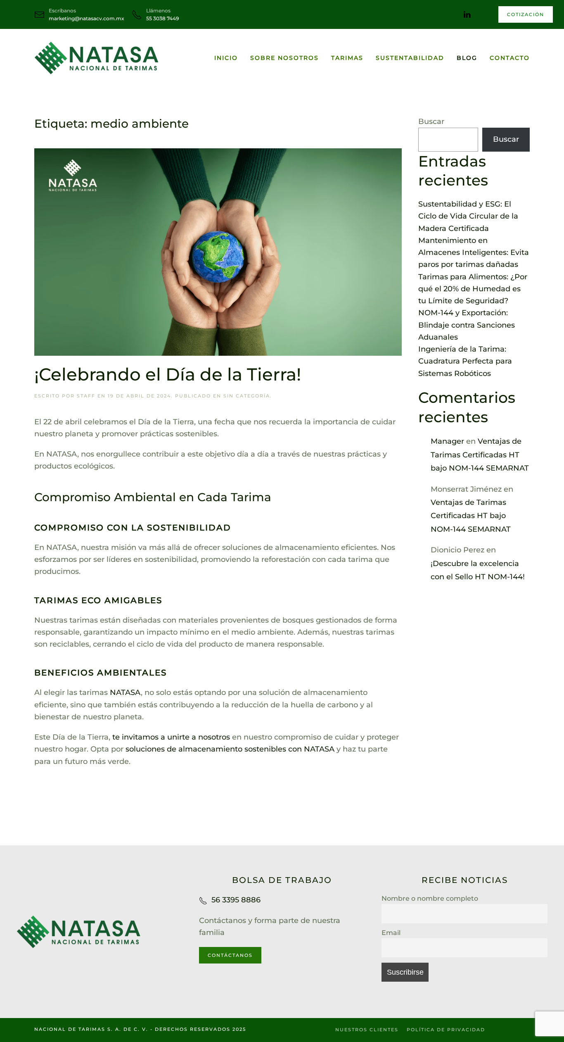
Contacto (510, 58)
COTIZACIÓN (525, 14)
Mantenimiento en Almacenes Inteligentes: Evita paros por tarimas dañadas (473, 252)
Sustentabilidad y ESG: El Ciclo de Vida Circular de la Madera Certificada (468, 216)
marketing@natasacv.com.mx (86, 18)
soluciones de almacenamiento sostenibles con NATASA (230, 749)
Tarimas (347, 58)
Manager (447, 441)
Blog (467, 58)
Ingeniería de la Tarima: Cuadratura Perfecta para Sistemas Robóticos (465, 361)
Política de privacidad (446, 1029)
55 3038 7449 (162, 18)
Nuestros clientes (366, 1029)
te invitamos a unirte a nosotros (171, 737)
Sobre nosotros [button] (284, 58)
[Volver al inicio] (96, 57)
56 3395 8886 (236, 899)
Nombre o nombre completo (430, 898)
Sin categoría (246, 396)
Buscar (431, 121)
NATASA (125, 692)
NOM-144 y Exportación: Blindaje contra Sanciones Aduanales (466, 325)
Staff (86, 396)
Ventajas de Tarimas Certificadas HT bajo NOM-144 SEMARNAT (480, 455)
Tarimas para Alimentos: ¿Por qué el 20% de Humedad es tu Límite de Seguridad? (472, 289)
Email (391, 932)
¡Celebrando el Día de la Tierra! (167, 374)
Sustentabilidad (410, 58)
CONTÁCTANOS (230, 955)
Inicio (226, 58)
